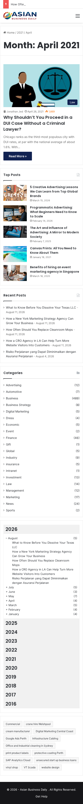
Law (9, 484)
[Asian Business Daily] (20, 16)
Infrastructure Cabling (45, 738)
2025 (11, 623)
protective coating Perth (48, 752)
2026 (11, 529)
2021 (20, 32)
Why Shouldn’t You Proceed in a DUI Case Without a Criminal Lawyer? (37, 123)
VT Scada (30, 767)
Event (10, 431)
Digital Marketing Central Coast (54, 731)
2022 (11, 650)
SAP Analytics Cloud (18, 760)
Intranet (11, 470)
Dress (10, 418)
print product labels (17, 752)
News (10, 503)
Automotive (14, 391)
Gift (8, 444)
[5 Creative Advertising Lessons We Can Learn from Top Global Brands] (15, 193)
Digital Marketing (17, 411)
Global (10, 451)
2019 (11, 677)
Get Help (41, 796)
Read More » (18, 156)
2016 (11, 703)
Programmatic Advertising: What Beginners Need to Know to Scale (53, 211)
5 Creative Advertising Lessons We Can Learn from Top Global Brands (54, 191)
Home (10, 32)
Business (12, 398)
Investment (13, 477)
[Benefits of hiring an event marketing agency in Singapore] (15, 273)
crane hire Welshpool (38, 724)
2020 (11, 668)
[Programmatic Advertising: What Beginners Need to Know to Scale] (15, 213)
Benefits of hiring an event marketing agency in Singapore (54, 269)
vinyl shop (12, 767)
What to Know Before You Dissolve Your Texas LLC (41, 307)
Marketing (13, 497)
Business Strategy (18, 405)
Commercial (13, 724)
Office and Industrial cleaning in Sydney (29, 745)
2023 (11, 641)
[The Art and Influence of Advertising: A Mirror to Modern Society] (15, 232)
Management (15, 490)
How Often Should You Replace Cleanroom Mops (39, 329)
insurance (12, 464)
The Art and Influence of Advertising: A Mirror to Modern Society (54, 232)
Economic (12, 424)
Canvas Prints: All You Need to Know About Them (53, 250)
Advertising (13, 385)
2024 (11, 632)
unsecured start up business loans (56, 760)
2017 (11, 694)
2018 (11, 685)
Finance (11, 438)
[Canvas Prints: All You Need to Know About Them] (15, 254)
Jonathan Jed (15, 111)
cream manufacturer (18, 731)
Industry (11, 457)
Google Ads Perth (16, 738)
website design (50, 767)
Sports (10, 510)
